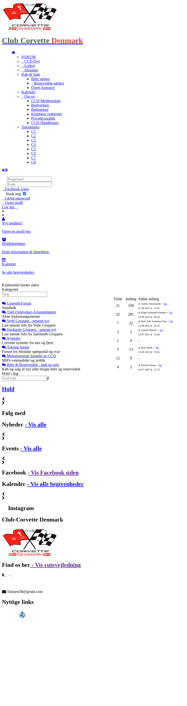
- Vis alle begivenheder (55, 484)
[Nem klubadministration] (15, 617)
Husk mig (13, 194)
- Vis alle (36, 424)
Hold (8, 389)
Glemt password (17, 198)
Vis (165, 303)
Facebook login (17, 189)
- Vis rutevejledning (55, 565)
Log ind (8, 207)
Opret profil (14, 203)
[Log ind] (5, 170)
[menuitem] (13, 52)
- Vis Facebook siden (53, 472)
